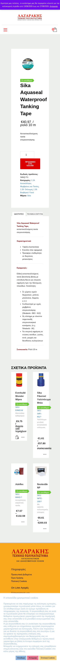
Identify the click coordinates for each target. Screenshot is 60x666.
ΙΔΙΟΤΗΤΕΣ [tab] (19, 214)
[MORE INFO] (23, 437)
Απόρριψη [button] (33, 658)
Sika (29, 196)
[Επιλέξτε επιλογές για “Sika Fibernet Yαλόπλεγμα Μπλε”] (45, 454)
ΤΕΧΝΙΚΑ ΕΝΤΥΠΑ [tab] (35, 214)
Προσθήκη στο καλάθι (30, 164)
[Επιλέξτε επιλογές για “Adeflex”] (23, 522)
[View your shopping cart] (55, 30)
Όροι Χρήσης (17, 578)
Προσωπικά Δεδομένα (21, 574)
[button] (17, 437)
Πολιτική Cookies (19, 581)
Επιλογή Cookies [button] (48, 658)
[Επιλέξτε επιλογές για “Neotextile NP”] (45, 528)
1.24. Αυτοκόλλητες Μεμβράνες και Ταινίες (29, 183)
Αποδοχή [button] (21, 658)
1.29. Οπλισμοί (26, 189)
